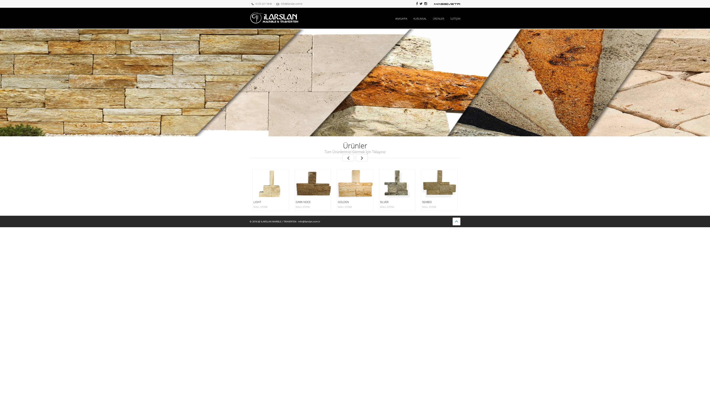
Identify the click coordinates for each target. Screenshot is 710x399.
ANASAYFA (401, 18)
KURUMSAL (420, 18)
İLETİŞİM (455, 18)
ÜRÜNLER (438, 18)
